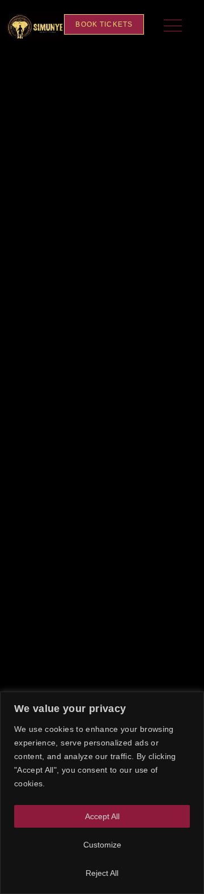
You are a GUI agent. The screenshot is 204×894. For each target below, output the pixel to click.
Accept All (102, 816)
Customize (102, 844)
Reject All (102, 873)
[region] (102, 793)
